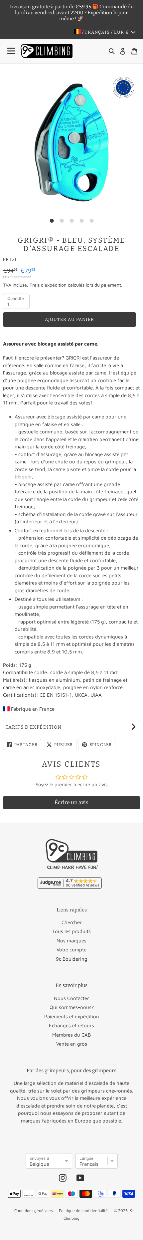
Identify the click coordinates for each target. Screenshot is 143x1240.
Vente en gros (71, 1044)
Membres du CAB (71, 1035)
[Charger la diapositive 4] (81, 220)
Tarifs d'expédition (34, 727)
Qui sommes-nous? (72, 1007)
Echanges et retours (71, 1025)
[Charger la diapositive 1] (51, 220)
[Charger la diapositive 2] (61, 220)
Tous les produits (71, 931)
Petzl (10, 259)
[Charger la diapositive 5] (91, 220)
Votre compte (71, 949)
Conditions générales (33, 1210)
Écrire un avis (71, 802)
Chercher (72, 922)
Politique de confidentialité (83, 1210)
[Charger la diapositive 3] (71, 220)
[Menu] (11, 51)
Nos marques (71, 940)
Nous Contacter (71, 998)
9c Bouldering (71, 959)
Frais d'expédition (48, 285)
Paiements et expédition (71, 1016)
